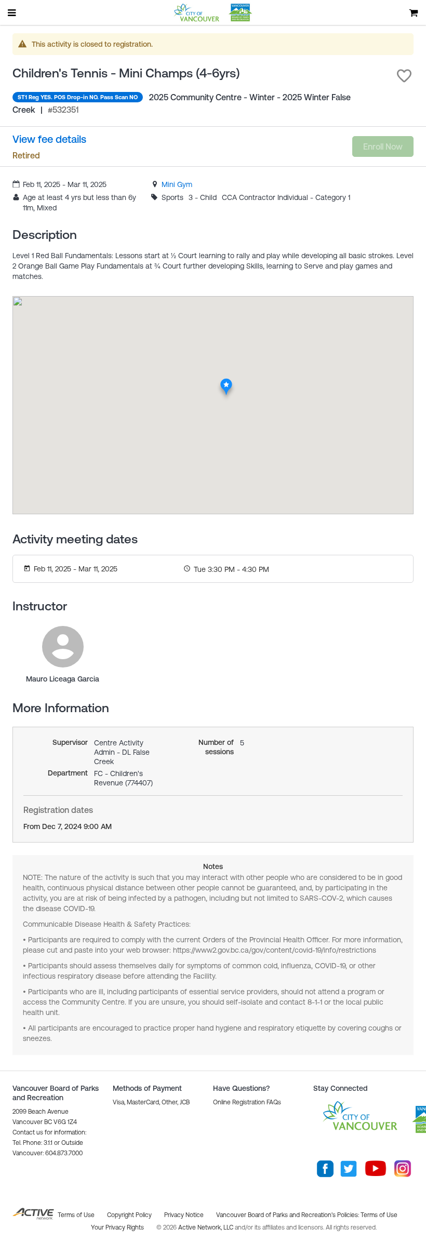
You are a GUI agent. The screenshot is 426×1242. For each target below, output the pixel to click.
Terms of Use (379, 1215)
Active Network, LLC (206, 1227)
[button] (404, 76)
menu (12, 12)
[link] (177, 184)
